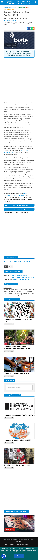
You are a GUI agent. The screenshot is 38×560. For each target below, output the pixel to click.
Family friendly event (19, 7)
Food (10, 267)
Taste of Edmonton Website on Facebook (22, 277)
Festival (27, 7)
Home (5, 544)
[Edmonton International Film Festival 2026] (19, 406)
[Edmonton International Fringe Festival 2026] (19, 310)
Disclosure (20, 544)
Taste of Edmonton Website (19, 275)
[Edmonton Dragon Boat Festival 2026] (19, 431)
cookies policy (24, 552)
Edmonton (11, 7)
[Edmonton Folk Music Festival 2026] (19, 364)
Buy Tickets (12, 544)
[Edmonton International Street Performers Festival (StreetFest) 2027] (19, 337)
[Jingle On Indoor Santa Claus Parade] (19, 456)
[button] (4, 556)
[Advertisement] (19, 80)
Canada (6, 7)
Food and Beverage (9, 9)
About (27, 544)
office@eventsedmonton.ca (21, 279)
